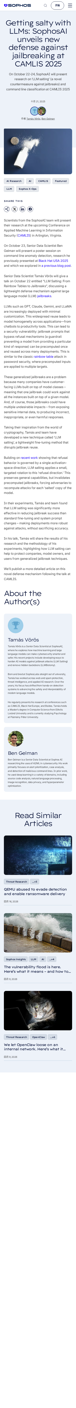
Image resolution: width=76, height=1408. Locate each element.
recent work (29, 458)
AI (30, 181)
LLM (9, 188)
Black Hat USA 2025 (53, 261)
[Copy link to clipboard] (7, 209)
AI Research (14, 181)
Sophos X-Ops (27, 188)
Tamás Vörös (33, 118)
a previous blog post (56, 266)
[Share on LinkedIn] (22, 209)
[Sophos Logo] (17, 5)
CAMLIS (43, 181)
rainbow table (43, 356)
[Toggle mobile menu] (70, 6)
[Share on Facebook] (30, 209)
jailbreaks (44, 296)
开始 (57, 5)
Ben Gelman (48, 118)
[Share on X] (15, 209)
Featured (60, 181)
